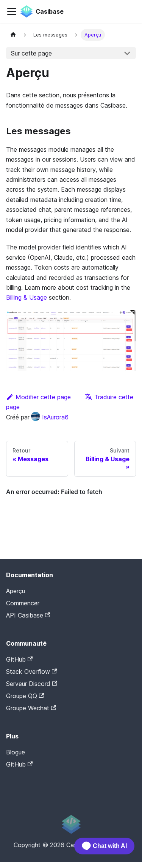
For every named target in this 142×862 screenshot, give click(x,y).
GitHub (16, 659)
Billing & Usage (26, 297)
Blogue (15, 752)
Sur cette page (31, 53)
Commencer (22, 603)
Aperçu (15, 591)
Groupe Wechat (27, 708)
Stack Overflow (28, 671)
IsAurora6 (55, 417)
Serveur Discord (28, 683)
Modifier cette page (43, 397)
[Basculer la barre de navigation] (11, 11)
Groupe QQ (21, 696)
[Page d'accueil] (13, 35)
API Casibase (24, 615)
